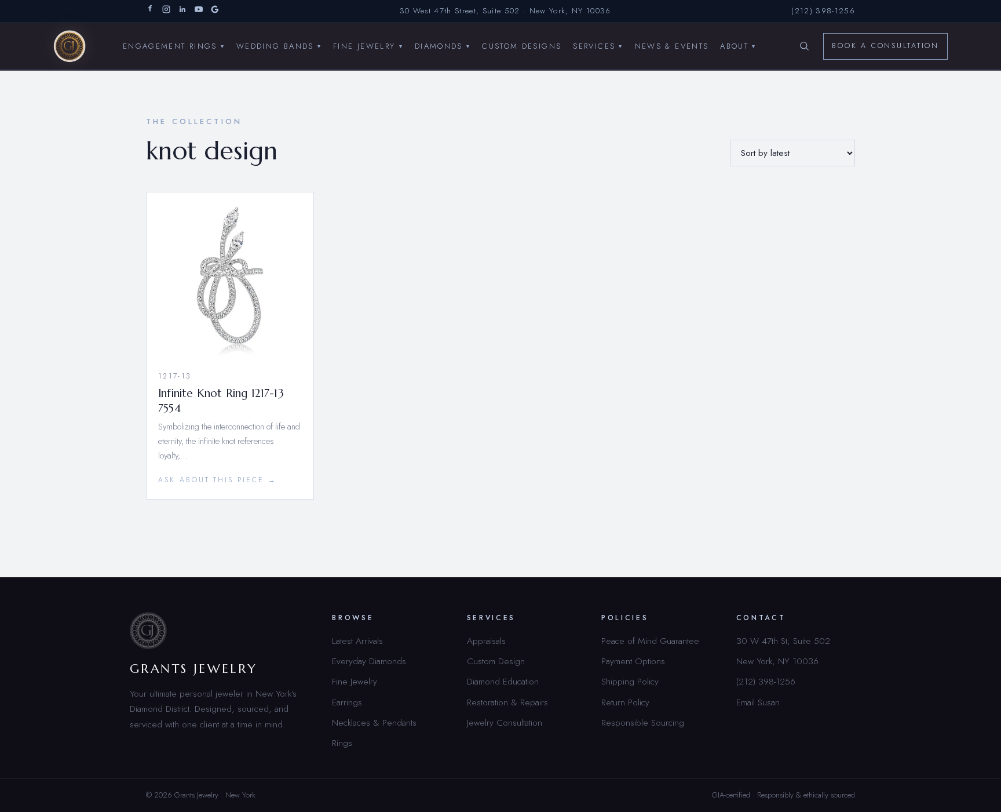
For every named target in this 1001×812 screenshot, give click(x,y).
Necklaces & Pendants (374, 722)
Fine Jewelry (368, 45)
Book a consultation (885, 46)
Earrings (347, 702)
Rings (342, 742)
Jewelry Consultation (504, 722)
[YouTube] (199, 11)
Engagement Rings (174, 45)
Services (598, 45)
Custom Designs (521, 45)
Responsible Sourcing (642, 722)
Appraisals (486, 640)
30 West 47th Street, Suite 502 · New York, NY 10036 (505, 10)
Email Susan (758, 702)
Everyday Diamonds (369, 661)
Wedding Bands (279, 45)
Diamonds (442, 45)
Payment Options (633, 661)
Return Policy (625, 702)
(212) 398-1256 (823, 10)
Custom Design (496, 661)
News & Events (672, 45)
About (738, 45)
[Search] (804, 46)
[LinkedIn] (182, 11)
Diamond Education (503, 681)
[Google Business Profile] (215, 11)
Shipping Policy (630, 681)
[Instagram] (166, 11)
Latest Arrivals (357, 640)
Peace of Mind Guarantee (650, 640)
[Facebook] (150, 11)
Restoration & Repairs (507, 702)
